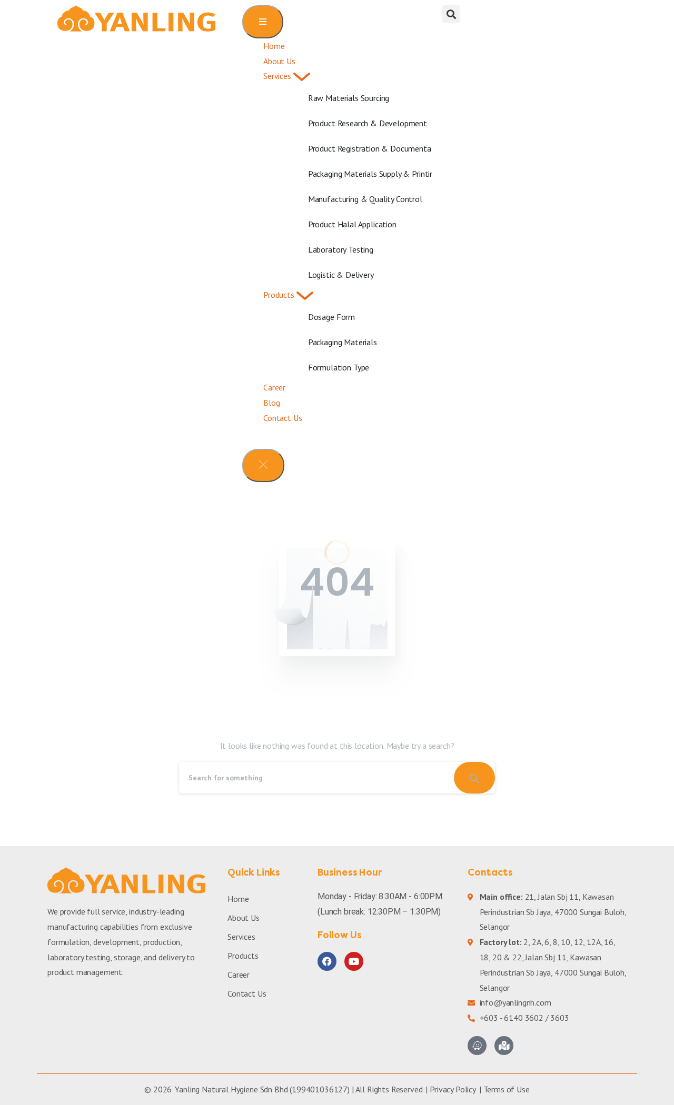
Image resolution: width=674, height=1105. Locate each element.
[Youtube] (353, 961)
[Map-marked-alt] (503, 1045)
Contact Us (246, 993)
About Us (243, 917)
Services (241, 936)
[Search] (474, 777)
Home (238, 898)
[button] (451, 14)
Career (238, 974)
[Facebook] (327, 961)
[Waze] (477, 1045)
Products (243, 955)
